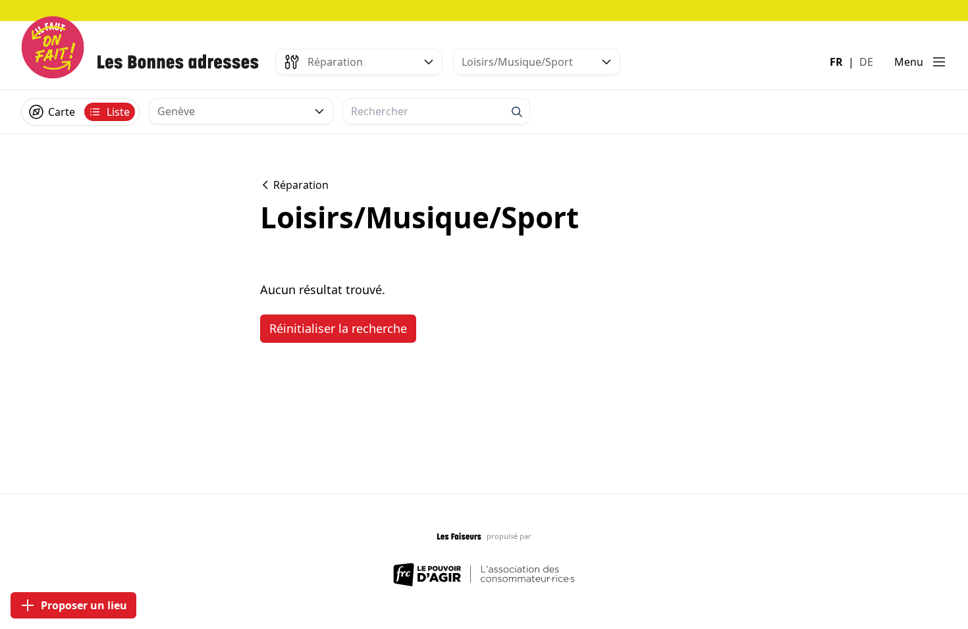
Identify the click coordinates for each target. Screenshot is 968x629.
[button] (920, 62)
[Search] (517, 112)
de (866, 62)
